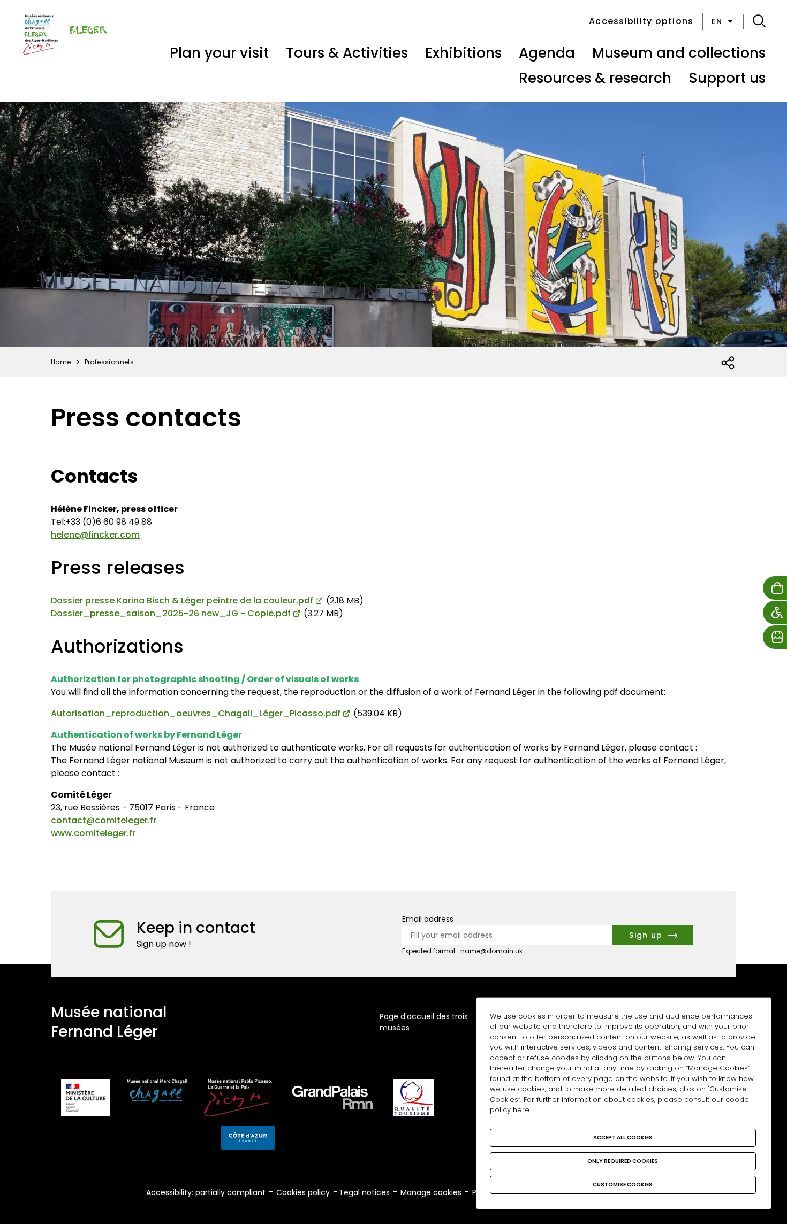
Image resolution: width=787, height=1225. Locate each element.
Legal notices (365, 1192)
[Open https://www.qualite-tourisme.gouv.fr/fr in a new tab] (413, 1099)
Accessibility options (641, 21)
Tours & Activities (347, 53)
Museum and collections (679, 53)
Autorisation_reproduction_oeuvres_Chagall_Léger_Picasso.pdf (195, 713)
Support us (727, 78)
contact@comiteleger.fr (103, 820)
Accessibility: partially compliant (206, 1192)
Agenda (547, 53)
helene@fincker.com (95, 535)
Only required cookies (622, 1161)
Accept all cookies (623, 1138)
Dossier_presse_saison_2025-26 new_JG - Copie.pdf (171, 613)
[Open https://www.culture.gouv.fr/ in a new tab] (85, 1099)
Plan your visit (219, 53)
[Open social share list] (728, 363)
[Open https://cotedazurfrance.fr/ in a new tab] (248, 1139)
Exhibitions (463, 53)
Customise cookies (623, 1185)
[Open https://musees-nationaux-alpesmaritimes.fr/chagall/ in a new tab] (157, 1099)
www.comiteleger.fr (93, 833)
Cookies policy (303, 1192)
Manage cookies (430, 1192)
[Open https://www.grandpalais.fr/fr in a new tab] (332, 1099)
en (717, 21)
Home (61, 361)
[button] (759, 21)
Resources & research (595, 78)
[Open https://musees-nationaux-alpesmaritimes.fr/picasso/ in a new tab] (238, 1099)
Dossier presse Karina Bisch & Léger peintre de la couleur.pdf (182, 600)
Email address (427, 919)
